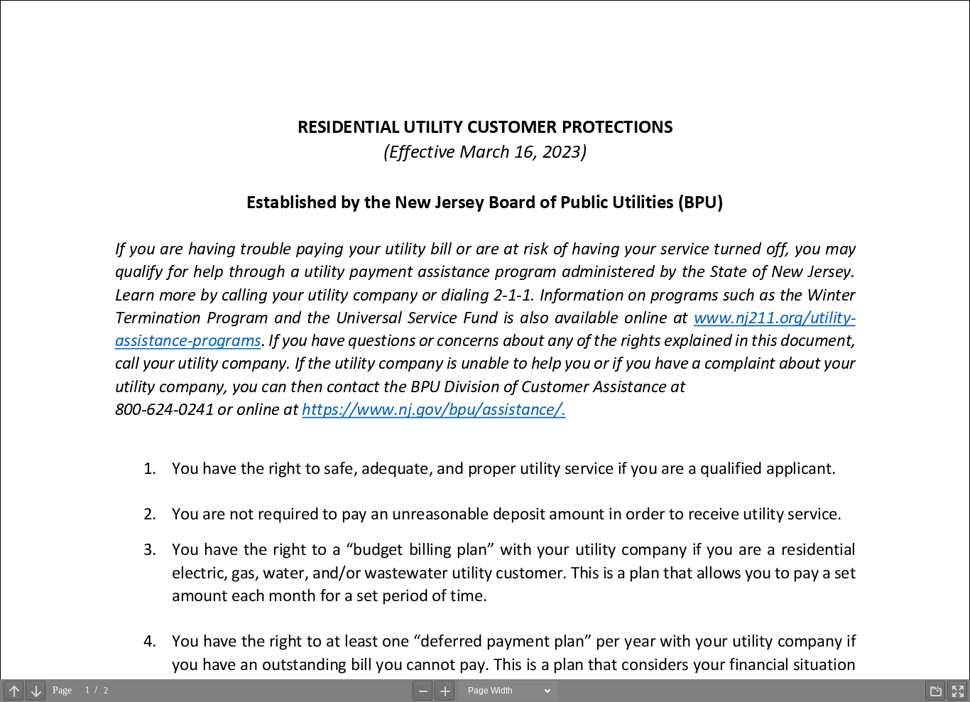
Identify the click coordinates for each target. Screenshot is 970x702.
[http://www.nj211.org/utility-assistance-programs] (774, 318)
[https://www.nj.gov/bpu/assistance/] (433, 410)
